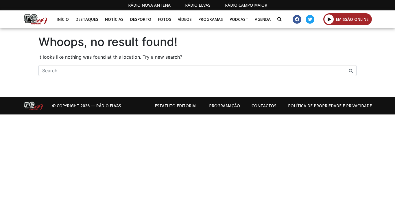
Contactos (264, 105)
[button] (329, 19)
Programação (224, 105)
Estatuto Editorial (176, 105)
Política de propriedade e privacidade (330, 105)
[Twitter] (310, 19)
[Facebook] (297, 19)
